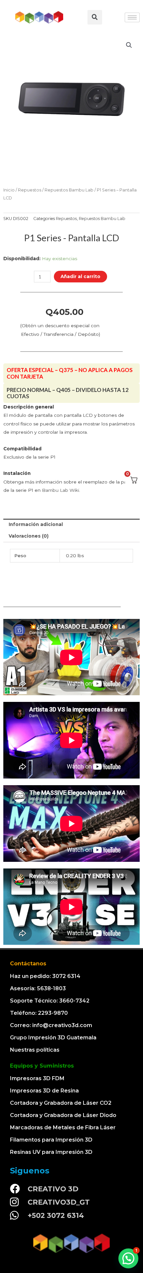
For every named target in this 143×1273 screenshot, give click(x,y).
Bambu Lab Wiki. (61, 490)
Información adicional (36, 524)
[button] (128, 1258)
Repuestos (29, 189)
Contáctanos (28, 963)
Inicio (9, 189)
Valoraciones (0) (29, 536)
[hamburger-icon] (132, 17)
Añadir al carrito (80, 276)
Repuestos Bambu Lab (69, 189)
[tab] (71, 525)
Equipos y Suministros (42, 1066)
